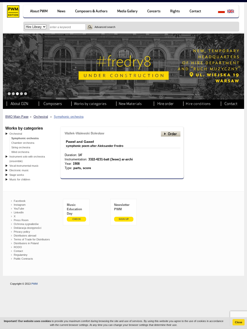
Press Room (21, 220)
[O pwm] (38, 12)
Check (76, 219)
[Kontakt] (198, 12)
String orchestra (20, 147)
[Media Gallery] (128, 12)
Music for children (19, 179)
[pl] (218, 12)
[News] (62, 12)
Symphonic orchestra (68, 116)
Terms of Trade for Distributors (32, 239)
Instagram (20, 204)
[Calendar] (154, 12)
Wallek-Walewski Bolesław (84, 133)
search (90, 26)
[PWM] (13, 12)
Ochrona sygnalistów (26, 224)
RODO (18, 247)
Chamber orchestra (22, 142)
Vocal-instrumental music (24, 165)
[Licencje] (175, 12)
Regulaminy (20, 254)
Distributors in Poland (26, 243)
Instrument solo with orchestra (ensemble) (27, 159)
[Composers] (92, 12)
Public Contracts (23, 258)
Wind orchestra (20, 152)
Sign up (124, 219)
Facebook (20, 200)
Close (238, 322)
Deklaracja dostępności (27, 227)
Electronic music (19, 170)
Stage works (16, 174)
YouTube (19, 208)
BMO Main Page (16, 116)
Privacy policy (22, 231)
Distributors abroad (25, 235)
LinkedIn (19, 212)
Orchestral (41, 116)
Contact (18, 251)
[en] (233, 12)
